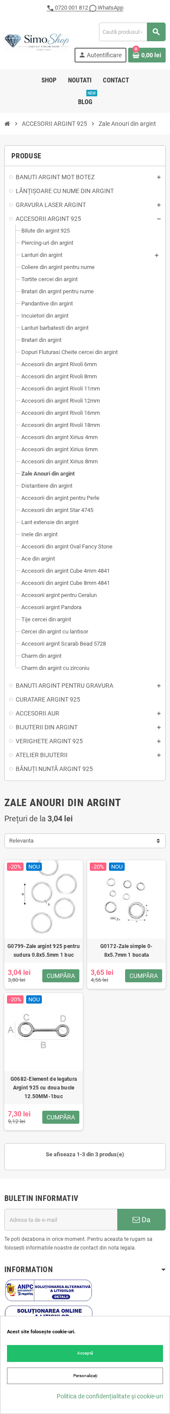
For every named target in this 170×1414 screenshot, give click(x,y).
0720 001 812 (71, 7)
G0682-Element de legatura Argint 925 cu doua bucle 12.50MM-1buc (43, 1087)
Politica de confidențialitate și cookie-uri (110, 1396)
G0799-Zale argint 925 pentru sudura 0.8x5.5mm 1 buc (43, 950)
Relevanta (21, 840)
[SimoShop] (36, 42)
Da (145, 1219)
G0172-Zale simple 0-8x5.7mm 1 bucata (126, 950)
